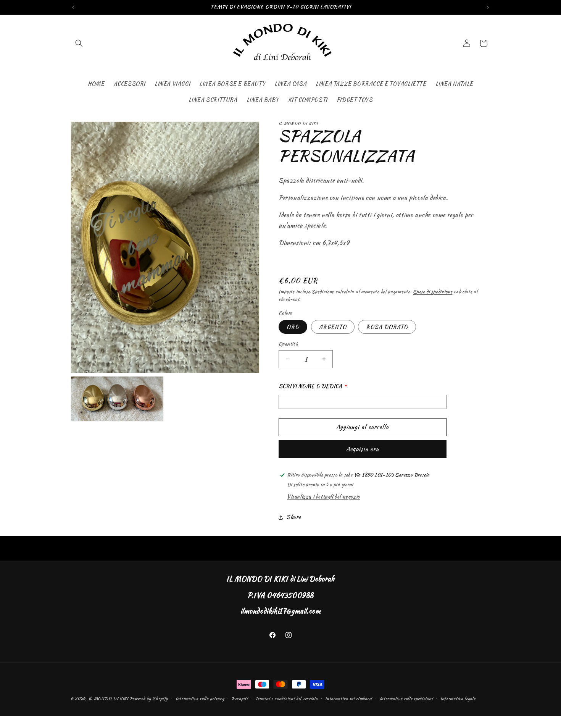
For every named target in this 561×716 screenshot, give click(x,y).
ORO (293, 327)
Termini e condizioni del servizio (286, 698)
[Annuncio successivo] (487, 7)
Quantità (288, 343)
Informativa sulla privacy (200, 698)
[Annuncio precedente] (73, 7)
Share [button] (293, 517)
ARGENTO (333, 327)
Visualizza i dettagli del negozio (323, 496)
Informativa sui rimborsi (348, 698)
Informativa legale (458, 698)
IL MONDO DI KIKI (108, 698)
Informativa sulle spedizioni (406, 698)
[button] (79, 43)
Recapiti (240, 698)
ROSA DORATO (387, 327)
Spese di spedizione (432, 291)
